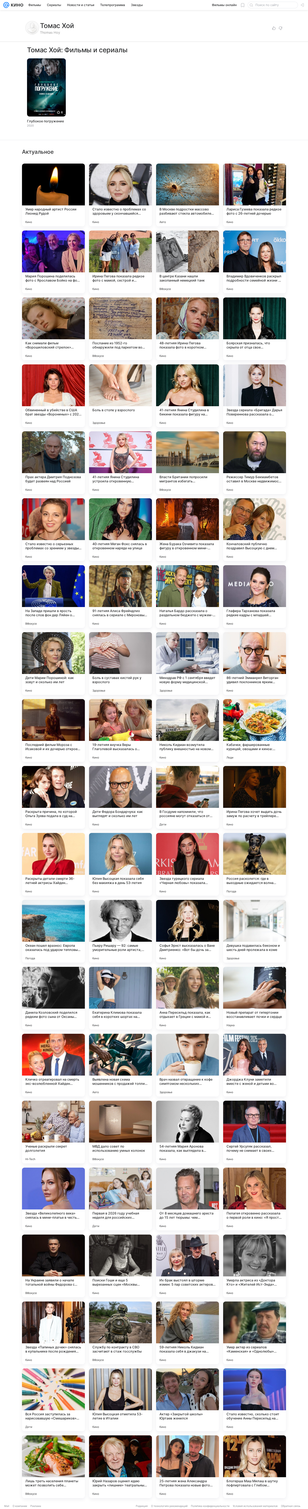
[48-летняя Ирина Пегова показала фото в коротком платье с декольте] (187, 328)
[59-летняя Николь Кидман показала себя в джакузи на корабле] (187, 1332)
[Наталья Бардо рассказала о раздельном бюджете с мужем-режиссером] (187, 596)
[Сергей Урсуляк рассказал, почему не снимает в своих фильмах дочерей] (254, 1132)
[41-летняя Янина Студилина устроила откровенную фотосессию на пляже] (120, 462)
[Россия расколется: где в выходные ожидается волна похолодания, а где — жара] (254, 864)
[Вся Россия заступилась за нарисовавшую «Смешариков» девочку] (53, 1399)
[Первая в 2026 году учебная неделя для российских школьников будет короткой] (120, 1199)
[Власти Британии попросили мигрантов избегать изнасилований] (187, 462)
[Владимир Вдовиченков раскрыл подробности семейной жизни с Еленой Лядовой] (254, 262)
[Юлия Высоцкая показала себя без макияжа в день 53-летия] (120, 864)
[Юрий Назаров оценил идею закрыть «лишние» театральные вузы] (120, 1466)
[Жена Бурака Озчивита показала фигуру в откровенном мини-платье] (187, 529)
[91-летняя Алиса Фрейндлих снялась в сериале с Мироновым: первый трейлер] (120, 596)
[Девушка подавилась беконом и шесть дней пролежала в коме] (254, 931)
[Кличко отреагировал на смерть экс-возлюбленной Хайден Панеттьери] (53, 1065)
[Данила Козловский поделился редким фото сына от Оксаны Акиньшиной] (53, 998)
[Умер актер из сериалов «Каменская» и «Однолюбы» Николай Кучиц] (254, 1332)
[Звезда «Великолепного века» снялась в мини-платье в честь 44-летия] (53, 1199)
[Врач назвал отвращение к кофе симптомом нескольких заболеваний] (187, 1065)
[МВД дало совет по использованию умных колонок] (120, 1132)
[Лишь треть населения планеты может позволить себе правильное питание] (53, 1466)
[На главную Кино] (16, 5)
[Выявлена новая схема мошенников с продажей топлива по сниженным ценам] (120, 1065)
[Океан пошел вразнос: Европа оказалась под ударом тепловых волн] (53, 931)
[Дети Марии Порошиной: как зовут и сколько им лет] (53, 663)
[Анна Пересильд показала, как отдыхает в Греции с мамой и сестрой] (187, 998)
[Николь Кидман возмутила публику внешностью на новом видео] (187, 730)
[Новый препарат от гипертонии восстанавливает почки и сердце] (254, 998)
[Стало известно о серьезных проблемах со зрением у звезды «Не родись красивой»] (53, 529)
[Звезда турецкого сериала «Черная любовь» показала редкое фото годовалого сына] (187, 864)
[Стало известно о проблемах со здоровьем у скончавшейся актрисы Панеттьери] (120, 195)
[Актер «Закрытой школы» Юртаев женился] (187, 1399)
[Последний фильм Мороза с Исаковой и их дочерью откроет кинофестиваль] (53, 730)
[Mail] (6, 5)
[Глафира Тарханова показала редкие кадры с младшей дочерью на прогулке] (254, 596)
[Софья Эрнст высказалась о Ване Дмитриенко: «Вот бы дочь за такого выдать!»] (187, 931)
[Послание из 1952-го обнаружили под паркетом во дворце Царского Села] (120, 328)
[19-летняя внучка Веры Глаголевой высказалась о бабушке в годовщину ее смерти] (120, 730)
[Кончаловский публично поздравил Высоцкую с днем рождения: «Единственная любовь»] (254, 529)
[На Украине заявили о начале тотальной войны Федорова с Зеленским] (53, 1266)
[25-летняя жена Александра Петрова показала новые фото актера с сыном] (187, 1466)
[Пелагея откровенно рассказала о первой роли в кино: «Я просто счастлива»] (254, 1199)
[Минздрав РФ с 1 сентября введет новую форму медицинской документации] (187, 663)
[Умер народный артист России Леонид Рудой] (53, 195)
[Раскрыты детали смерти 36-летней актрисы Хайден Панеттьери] (53, 864)
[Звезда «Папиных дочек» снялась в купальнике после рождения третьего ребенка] (53, 1332)
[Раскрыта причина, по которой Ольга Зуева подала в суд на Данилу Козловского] (53, 797)
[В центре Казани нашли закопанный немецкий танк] (187, 262)
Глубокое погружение (45, 121)
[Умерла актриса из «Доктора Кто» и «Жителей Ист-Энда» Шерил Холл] (254, 1266)
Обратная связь (290, 1506)
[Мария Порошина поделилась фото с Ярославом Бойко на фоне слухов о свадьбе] (53, 262)
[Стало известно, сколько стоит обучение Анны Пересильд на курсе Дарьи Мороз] (254, 1399)
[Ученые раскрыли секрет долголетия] (53, 1132)
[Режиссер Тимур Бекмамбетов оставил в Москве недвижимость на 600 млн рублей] (254, 462)
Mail (6, 1506)
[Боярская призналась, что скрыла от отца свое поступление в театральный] (254, 328)
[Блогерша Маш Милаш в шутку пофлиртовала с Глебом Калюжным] (254, 1466)
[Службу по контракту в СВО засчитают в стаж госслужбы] (120, 1332)
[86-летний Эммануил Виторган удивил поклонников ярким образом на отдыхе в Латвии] (254, 663)
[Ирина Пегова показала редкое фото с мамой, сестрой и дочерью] (120, 262)
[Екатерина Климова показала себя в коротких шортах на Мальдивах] (120, 998)
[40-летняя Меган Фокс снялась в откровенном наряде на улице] (120, 529)
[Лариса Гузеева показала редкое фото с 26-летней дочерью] (254, 195)
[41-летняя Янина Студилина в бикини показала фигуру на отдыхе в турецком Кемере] (187, 395)
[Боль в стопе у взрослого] (120, 395)
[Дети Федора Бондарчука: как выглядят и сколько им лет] (120, 797)
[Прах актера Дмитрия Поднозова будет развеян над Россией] (53, 462)
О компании (20, 1506)
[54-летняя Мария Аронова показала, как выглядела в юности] (187, 1132)
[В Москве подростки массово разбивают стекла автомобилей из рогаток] (187, 195)
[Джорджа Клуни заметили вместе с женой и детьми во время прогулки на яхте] (254, 1065)
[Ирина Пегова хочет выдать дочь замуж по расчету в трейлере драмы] (254, 797)
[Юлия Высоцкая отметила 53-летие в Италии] (120, 1399)
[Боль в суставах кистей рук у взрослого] (120, 663)
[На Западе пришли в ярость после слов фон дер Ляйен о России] (53, 596)
